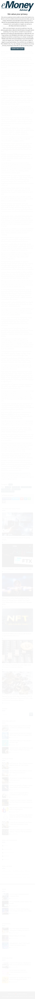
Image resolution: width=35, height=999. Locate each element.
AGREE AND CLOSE (17, 48)
